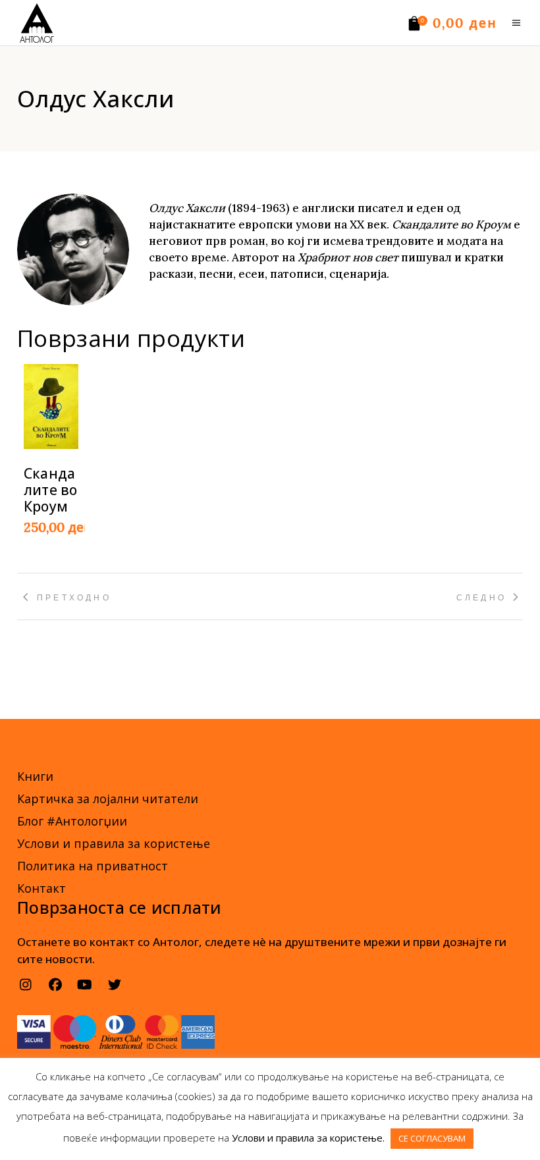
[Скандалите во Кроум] (51, 406)
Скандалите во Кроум (50, 489)
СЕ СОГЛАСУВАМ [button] (432, 1138)
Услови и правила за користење (113, 843)
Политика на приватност (92, 866)
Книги (35, 776)
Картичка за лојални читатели (107, 798)
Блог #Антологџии (72, 821)
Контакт (41, 888)
